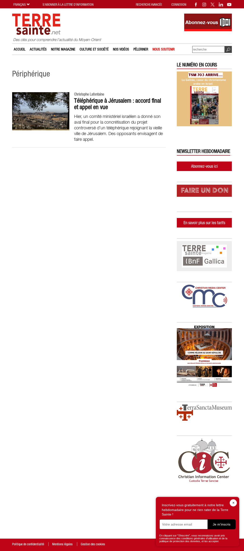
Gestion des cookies (93, 544)
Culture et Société (94, 49)
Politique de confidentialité (28, 544)
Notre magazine (63, 49)
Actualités (38, 49)
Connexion (178, 4)
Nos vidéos (121, 49)
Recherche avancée (149, 4)
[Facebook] (196, 4)
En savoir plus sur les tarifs (204, 222)
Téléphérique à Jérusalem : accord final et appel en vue (117, 103)
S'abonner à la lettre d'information (68, 4)
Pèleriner (140, 49)
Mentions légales (62, 544)
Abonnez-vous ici (204, 166)
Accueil (19, 49)
